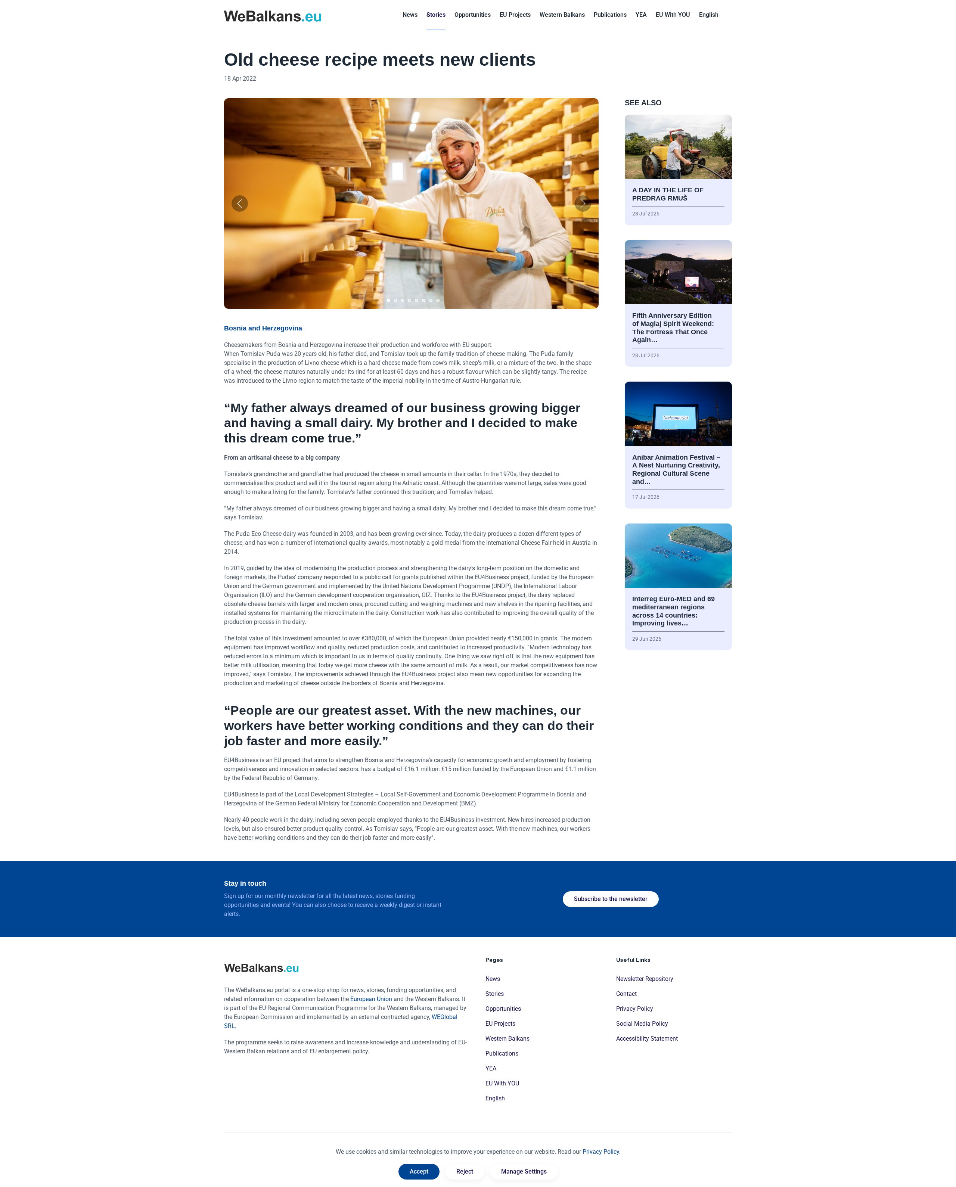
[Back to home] (272, 15)
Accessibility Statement (647, 1038)
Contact (626, 993)
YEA (490, 1068)
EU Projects (515, 14)
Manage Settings (524, 1171)
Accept (419, 1171)
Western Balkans (507, 1038)
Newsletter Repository (644, 978)
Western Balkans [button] (562, 14)
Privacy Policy (634, 1008)
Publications (610, 14)
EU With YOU (673, 14)
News (410, 14)
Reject (464, 1171)
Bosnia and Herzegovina (263, 328)
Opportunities (472, 14)
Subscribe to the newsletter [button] (611, 898)
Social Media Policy (642, 1023)
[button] (708, 15)
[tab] (388, 300)
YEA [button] (641, 14)
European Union (371, 999)
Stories (436, 14)
